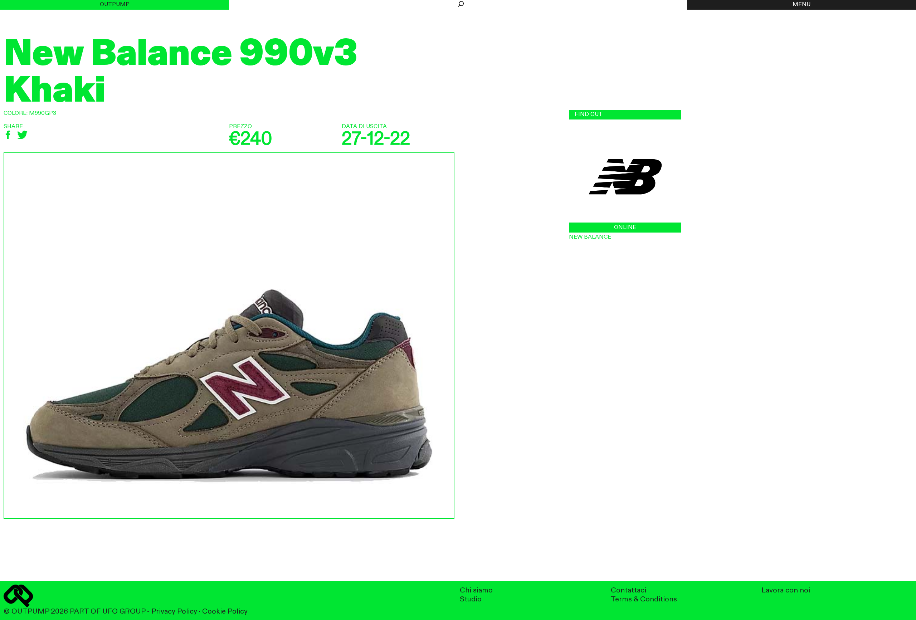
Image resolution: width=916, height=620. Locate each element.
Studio (471, 599)
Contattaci (628, 590)
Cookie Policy (225, 611)
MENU (801, 5)
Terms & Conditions (644, 599)
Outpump (115, 5)
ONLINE (625, 227)
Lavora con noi (785, 590)
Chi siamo (476, 590)
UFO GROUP (123, 611)
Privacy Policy (174, 611)
